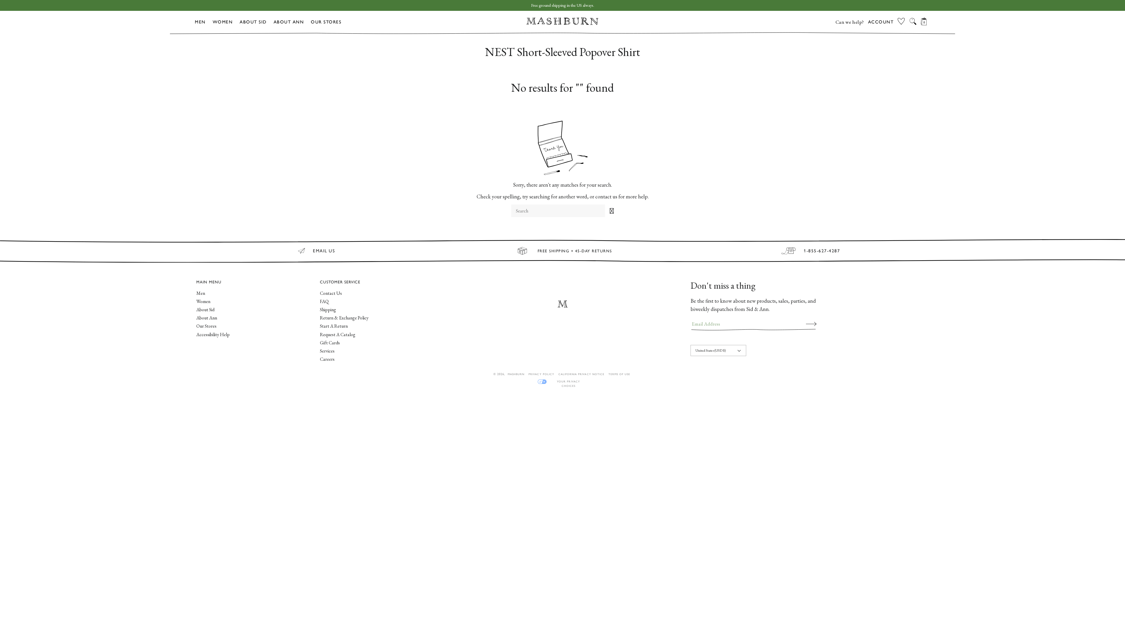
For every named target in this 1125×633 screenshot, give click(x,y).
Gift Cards (330, 343)
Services (327, 351)
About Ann (289, 22)
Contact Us (331, 293)
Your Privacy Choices (568, 382)
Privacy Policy (541, 374)
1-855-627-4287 (822, 250)
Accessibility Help (213, 334)
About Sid (253, 22)
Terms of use (619, 374)
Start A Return (334, 326)
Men (200, 22)
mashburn (516, 374)
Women (223, 22)
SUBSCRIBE (811, 323)
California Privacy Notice (581, 374)
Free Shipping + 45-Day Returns (575, 251)
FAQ (324, 301)
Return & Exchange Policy (344, 318)
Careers (327, 359)
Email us (324, 250)
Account (881, 22)
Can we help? (850, 22)
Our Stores (326, 22)
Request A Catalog (337, 334)
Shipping (328, 310)
